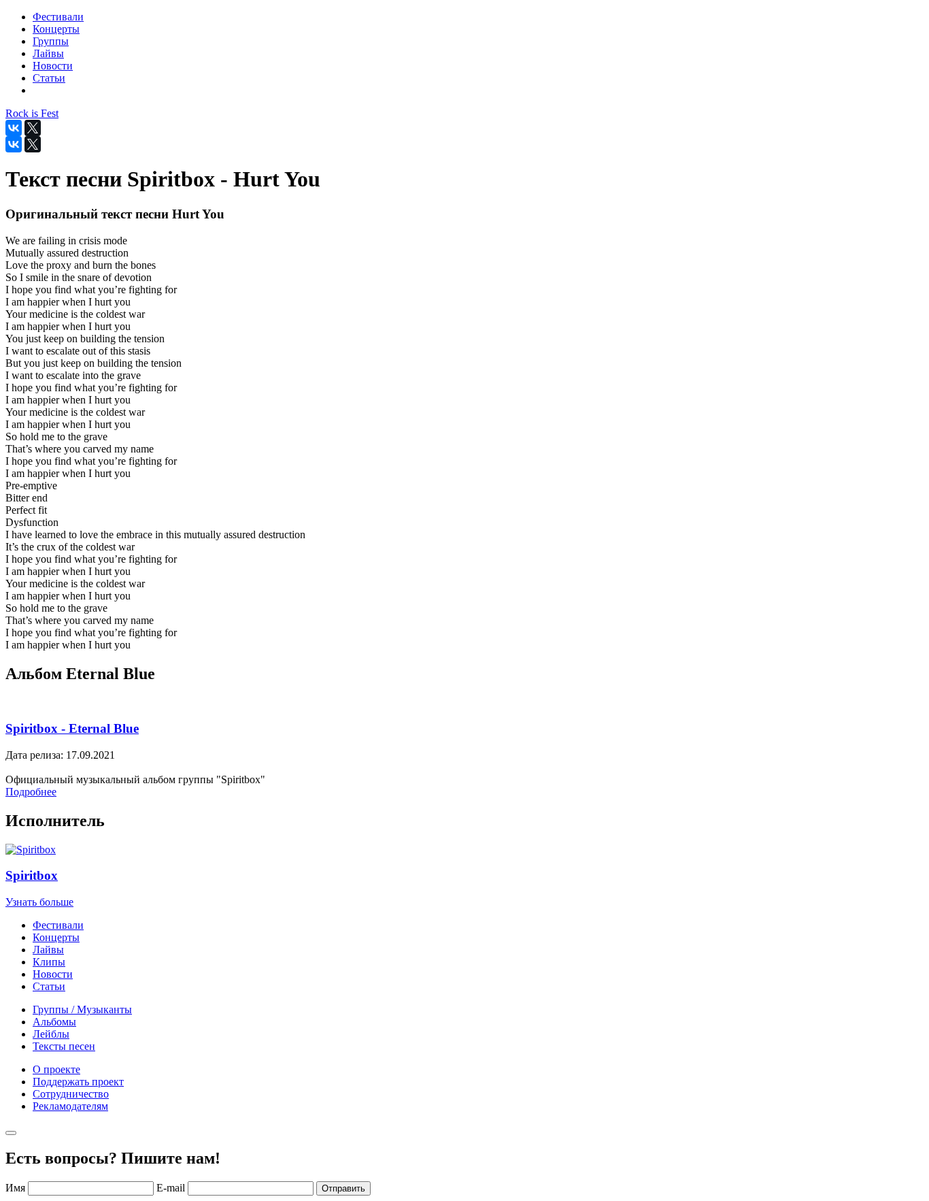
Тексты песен (64, 1046)
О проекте (56, 1069)
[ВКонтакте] (13, 128)
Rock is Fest (31, 113)
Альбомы (54, 1021)
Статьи (49, 986)
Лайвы (48, 949)
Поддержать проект (78, 1081)
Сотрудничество (71, 1094)
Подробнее (30, 791)
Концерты (56, 937)
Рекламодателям (70, 1106)
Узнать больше (39, 902)
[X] (32, 128)
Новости (53, 974)
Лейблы (51, 1034)
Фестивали (58, 925)
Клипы (49, 962)
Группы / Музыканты (82, 1009)
